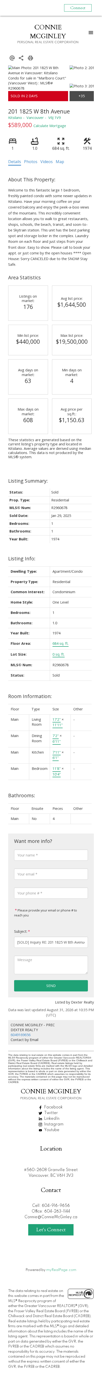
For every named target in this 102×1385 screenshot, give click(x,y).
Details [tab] (14, 161)
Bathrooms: (21, 795)
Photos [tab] (30, 161)
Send (51, 985)
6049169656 (20, 1034)
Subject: (20, 931)
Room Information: (30, 696)
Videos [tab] (46, 161)
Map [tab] (60, 161)
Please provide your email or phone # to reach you (45, 912)
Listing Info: (21, 558)
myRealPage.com (61, 1270)
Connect (77, 8)
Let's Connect (51, 1229)
